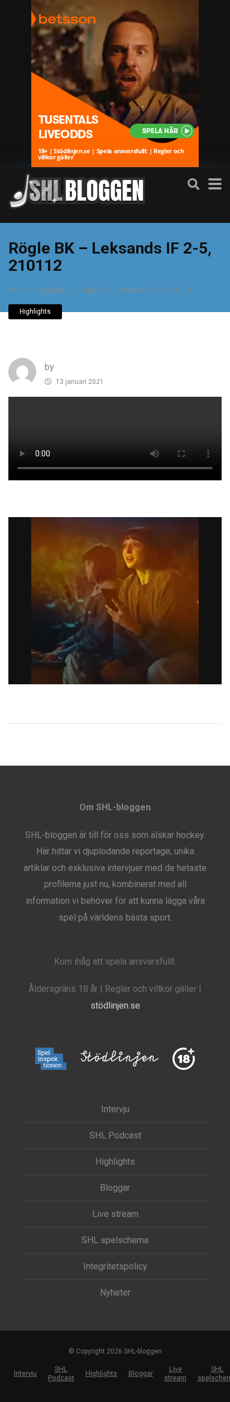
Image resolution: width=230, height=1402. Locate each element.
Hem (15, 290)
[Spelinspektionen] (51, 1060)
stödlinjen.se (115, 1005)
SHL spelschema (115, 1240)
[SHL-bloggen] (76, 189)
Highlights (49, 290)
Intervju (115, 1109)
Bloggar (115, 1188)
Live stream (115, 1214)
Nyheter (115, 1292)
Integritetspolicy (115, 1266)
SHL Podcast (115, 1135)
